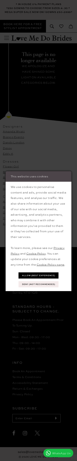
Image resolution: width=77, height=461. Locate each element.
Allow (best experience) (38, 275)
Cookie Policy (36, 253)
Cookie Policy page (50, 264)
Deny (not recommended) (38, 284)
